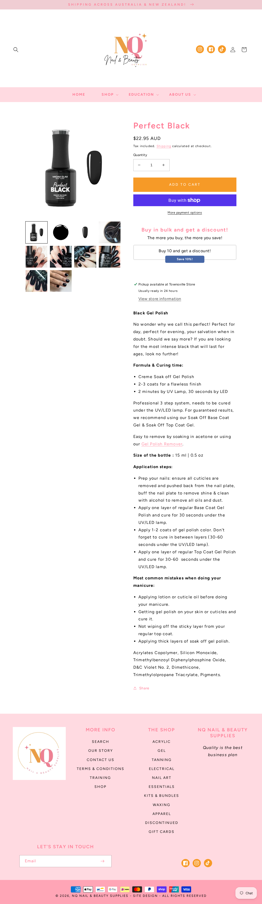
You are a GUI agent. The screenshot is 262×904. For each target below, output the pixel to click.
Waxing (161, 805)
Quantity (140, 155)
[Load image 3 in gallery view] (85, 232)
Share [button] (144, 688)
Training (100, 778)
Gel (162, 750)
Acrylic (161, 742)
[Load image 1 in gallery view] (36, 232)
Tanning (162, 760)
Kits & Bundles (161, 795)
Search (100, 742)
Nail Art (161, 778)
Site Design (145, 896)
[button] (15, 49)
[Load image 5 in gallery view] (36, 257)
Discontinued (161, 823)
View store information (159, 298)
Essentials (162, 787)
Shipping (164, 146)
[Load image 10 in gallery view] (61, 281)
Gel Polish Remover (162, 444)
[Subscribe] (102, 861)
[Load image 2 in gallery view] (61, 232)
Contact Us (100, 760)
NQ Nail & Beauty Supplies (100, 896)
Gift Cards (161, 832)
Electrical (161, 769)
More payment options (185, 212)
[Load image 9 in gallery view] (36, 281)
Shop (100, 787)
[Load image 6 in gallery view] (61, 257)
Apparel (161, 814)
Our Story (100, 750)
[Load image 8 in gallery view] (110, 257)
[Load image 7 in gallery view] (85, 257)
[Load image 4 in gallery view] (110, 232)
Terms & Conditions (100, 769)
